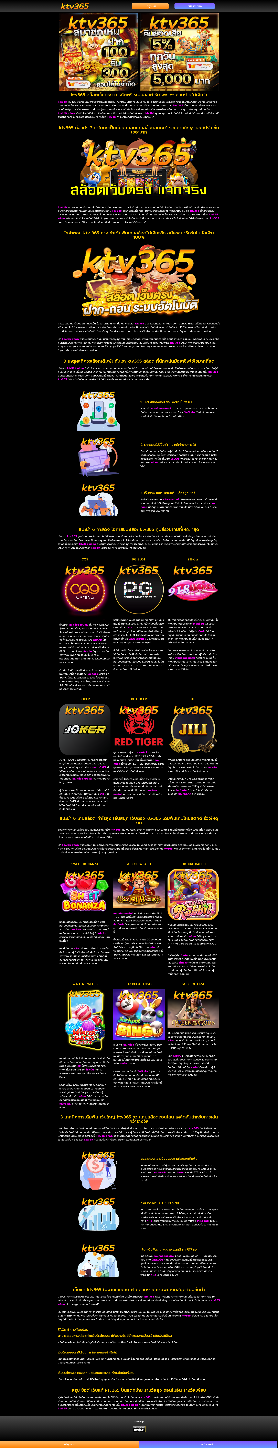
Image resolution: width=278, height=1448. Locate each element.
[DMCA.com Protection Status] (139, 1429)
